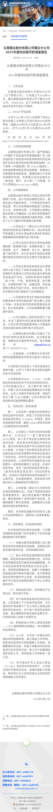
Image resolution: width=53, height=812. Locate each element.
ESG (5, 36)
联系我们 (35, 808)
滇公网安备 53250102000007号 (28, 804)
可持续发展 (12, 31)
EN (38, 4)
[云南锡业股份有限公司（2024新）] (16, 4)
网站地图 (24, 808)
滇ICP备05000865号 (27, 801)
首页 (4, 31)
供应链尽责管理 (25, 31)
